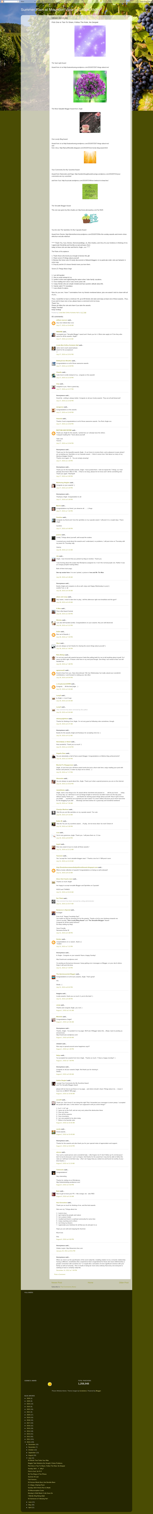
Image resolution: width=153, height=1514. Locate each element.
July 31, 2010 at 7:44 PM (64, 968)
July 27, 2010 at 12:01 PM (64, 354)
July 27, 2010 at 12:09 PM (64, 366)
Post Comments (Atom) (68, 1287)
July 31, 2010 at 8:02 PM (64, 987)
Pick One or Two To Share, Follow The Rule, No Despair (46, 1466)
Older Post (124, 1282)
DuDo (58, 631)
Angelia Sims (61, 753)
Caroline (59, 517)
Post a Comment (59, 1274)
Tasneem (59, 856)
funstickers (83, 1391)
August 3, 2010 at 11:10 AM (65, 1163)
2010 (28, 1442)
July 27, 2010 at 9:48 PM (64, 528)
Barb (58, 1191)
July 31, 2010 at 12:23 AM (64, 861)
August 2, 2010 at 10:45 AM (65, 1123)
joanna (58, 535)
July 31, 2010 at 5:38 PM (64, 933)
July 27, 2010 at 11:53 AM (64, 339)
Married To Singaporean (64, 765)
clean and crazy (61, 597)
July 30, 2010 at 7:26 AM (64, 803)
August (30, 1455)
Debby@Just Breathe (63, 361)
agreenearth (60, 670)
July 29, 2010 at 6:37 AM (64, 724)
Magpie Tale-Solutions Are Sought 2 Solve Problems (45, 1463)
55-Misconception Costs (36, 1490)
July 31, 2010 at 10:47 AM (64, 904)
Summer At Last (33, 1477)
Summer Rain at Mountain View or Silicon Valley (61, 9)
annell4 (59, 1100)
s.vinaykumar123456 (63, 684)
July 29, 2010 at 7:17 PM (64, 772)
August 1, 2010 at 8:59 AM (65, 1037)
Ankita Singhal (61, 1080)
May (30, 1505)
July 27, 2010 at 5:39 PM (64, 499)
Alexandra (59, 778)
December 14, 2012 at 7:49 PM (66, 1270)
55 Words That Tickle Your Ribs (38, 1460)
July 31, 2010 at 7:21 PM (64, 946)
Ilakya (58, 1055)
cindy (58, 1005)
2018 (28, 1420)
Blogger (98, 1391)
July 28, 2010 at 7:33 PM (64, 637)
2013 (28, 1434)
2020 (28, 1415)
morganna (59, 407)
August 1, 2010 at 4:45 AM (65, 1022)
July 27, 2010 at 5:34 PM (64, 488)
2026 (28, 1398)
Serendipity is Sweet (63, 742)
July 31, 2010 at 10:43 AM (64, 892)
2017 (28, 1423)
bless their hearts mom (64, 879)
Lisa (57, 832)
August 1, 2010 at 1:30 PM (65, 1049)
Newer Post (57, 1282)
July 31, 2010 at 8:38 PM (64, 999)
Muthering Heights (63, 482)
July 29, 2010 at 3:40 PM (64, 758)
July (29, 1458)
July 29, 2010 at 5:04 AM (64, 701)
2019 (28, 1417)
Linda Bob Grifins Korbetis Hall (67, 345)
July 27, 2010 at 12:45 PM (64, 401)
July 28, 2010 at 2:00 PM (64, 614)
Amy (57, 384)
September (32, 1452)
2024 (28, 1404)
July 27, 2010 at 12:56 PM (64, 443)
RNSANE (59, 331)
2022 (28, 1409)
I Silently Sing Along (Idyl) (36, 1496)
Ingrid (58, 844)
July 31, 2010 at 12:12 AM (64, 849)
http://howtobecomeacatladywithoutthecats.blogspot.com (77, 867)
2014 (28, 1431)
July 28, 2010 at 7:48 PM (64, 664)
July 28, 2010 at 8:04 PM (64, 677)
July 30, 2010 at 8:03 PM (64, 838)
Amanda (59, 418)
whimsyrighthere (62, 718)
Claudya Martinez (62, 809)
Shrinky (59, 620)
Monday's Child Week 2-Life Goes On (40, 1493)
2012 (28, 1436)
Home (90, 1282)
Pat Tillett (59, 898)
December (32, 1444)
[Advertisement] (30, 1344)
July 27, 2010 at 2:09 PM (64, 476)
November (32, 1447)
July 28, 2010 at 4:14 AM (64, 550)
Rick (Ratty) (60, 655)
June (30, 1502)
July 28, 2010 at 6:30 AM (64, 590)
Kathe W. (59, 821)
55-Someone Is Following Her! (38, 1498)
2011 (28, 1439)
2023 (28, 1406)
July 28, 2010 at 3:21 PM (64, 625)
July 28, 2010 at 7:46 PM (64, 648)
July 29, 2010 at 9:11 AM (64, 735)
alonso (58, 1152)
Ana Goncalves (61, 1202)
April (30, 1507)
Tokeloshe (60, 1170)
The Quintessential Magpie (65, 974)
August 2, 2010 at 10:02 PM (65, 1146)
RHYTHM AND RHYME (64, 430)
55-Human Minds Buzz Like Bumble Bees (41, 1482)
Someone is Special (63, 910)
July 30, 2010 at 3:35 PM (64, 826)
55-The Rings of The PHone (37, 1474)
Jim (57, 556)
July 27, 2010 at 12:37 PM (64, 389)
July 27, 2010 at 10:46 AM (64, 325)
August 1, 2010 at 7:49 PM (65, 1060)
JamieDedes (60, 790)
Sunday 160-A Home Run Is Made (39, 1487)
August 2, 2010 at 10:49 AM (65, 1134)
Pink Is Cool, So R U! (35, 1471)
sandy (58, 1129)
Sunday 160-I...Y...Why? (36, 1468)
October (31, 1450)
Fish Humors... (33, 1479)
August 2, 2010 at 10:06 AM (65, 1093)
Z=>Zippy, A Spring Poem (36, 1485)
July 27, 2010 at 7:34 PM (64, 511)
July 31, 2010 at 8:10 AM (64, 873)
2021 (28, 1412)
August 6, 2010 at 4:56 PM (65, 1239)
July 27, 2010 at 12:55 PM (64, 424)
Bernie (58, 505)
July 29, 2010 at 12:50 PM (64, 747)
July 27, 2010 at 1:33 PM (64, 461)
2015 (28, 1428)
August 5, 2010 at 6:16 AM (65, 1196)
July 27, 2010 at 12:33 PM (64, 377)
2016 (28, 1425)
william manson (61, 320)
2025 (28, 1401)
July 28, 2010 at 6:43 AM (64, 602)
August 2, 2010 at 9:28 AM (65, 1074)
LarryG (58, 695)
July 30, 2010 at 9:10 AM (64, 815)
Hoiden (58, 939)
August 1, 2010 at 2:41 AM (65, 1010)
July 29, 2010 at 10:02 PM (64, 784)
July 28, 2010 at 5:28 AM (64, 577)
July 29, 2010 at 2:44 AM (64, 689)
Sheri (58, 643)
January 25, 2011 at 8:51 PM (65, 1251)
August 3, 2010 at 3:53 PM (65, 1185)
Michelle (59, 1016)
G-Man (58, 608)
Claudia (59, 372)
